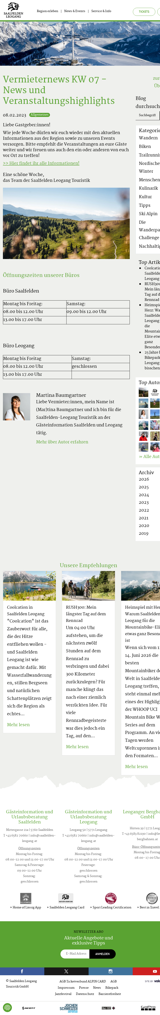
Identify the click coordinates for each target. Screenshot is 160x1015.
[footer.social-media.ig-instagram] (111, 971)
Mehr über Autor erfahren (62, 442)
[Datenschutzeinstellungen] (7, 1007)
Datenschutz (85, 994)
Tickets (144, 11)
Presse (84, 988)
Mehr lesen (18, 725)
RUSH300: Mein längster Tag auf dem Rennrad (86, 614)
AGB (113, 981)
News (97, 988)
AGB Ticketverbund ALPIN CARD (83, 981)
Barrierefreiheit (110, 994)
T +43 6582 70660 (15, 835)
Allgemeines (40, 115)
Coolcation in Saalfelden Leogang (25, 611)
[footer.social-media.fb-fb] (22, 971)
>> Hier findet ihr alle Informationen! (41, 163)
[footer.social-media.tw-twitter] (66, 971)
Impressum (66, 988)
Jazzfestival (63, 994)
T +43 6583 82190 (134, 834)
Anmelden (102, 954)
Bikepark (111, 988)
